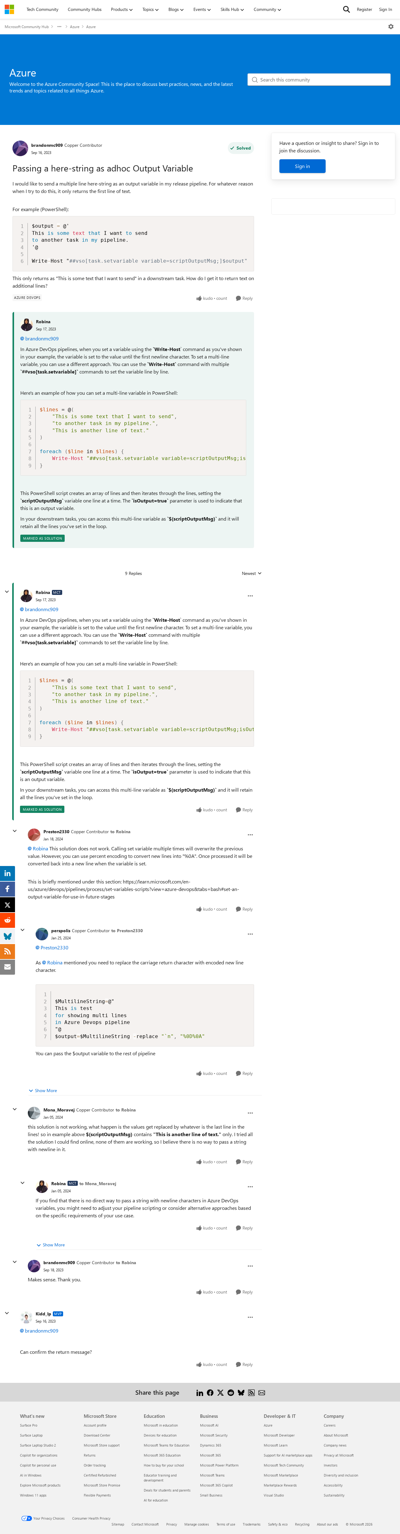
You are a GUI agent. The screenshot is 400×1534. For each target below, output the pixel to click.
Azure (74, 26)
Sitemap (118, 1524)
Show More (46, 1090)
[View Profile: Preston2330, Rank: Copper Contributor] (34, 835)
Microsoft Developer (279, 1435)
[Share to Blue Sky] (241, 1392)
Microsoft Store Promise (102, 1485)
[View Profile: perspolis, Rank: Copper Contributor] (42, 934)
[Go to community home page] (9, 9)
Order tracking (95, 1465)
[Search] (346, 9)
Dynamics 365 (210, 1445)
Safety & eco (278, 1524)
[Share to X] (220, 1392)
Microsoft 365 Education (162, 1455)
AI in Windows (31, 1475)
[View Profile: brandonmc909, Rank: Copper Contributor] (20, 148)
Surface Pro (28, 1425)
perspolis (60, 930)
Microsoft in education (161, 1425)
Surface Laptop (31, 1435)
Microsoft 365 (210, 1455)
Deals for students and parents (167, 1490)
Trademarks (252, 1524)
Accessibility (333, 1485)
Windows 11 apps (33, 1495)
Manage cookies (196, 1524)
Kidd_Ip (43, 1314)
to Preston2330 (127, 930)
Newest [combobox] (252, 573)
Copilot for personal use (38, 1465)
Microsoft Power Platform (219, 1465)
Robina (43, 321)
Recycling (302, 1524)
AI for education (156, 1500)
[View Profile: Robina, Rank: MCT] (26, 596)
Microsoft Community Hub (27, 26)
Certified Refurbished (100, 1475)
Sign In (385, 9)
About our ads (327, 1524)
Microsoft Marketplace (281, 1475)
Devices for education (160, 1435)
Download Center (97, 1435)
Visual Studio (274, 1495)
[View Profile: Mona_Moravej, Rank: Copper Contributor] (34, 1113)
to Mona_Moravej (97, 1183)
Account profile (95, 1425)
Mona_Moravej (59, 1110)
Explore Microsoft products (40, 1485)
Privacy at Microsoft (339, 1455)
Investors (331, 1465)
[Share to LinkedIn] (200, 1392)
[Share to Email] (261, 1392)
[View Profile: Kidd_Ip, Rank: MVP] (26, 1317)
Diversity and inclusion (341, 1475)
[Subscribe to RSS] (251, 1392)
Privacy (171, 1524)
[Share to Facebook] (210, 1392)
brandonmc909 (47, 145)
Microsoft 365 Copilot (216, 1485)
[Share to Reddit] (231, 1392)
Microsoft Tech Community (284, 1465)
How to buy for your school (164, 1465)
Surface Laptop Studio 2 (38, 1445)
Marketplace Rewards (280, 1485)
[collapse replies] (7, 592)
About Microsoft (336, 1435)
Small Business (211, 1495)
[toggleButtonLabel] (391, 26)
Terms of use (226, 1524)
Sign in (302, 166)
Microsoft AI (209, 1425)
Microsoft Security (214, 1435)
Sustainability (334, 1495)
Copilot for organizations (39, 1455)
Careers (330, 1425)
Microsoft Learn (276, 1445)
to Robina (120, 831)
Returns (90, 1455)
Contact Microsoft (145, 1524)
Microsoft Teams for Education (166, 1445)
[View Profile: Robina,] (26, 325)
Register (364, 9)
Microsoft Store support (102, 1445)
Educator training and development (160, 1477)
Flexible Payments (97, 1495)
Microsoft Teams (212, 1475)
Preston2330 (56, 831)
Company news (335, 1445)
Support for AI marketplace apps (288, 1455)
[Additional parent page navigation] (59, 26)
